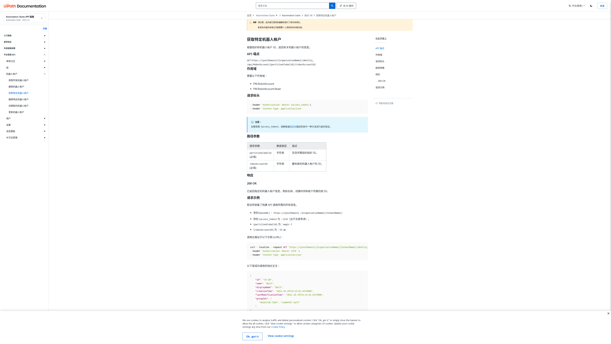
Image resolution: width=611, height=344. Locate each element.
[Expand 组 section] (44, 67)
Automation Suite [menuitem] (265, 15)
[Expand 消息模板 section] (44, 131)
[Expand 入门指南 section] (44, 35)
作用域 (251, 69)
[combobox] (293, 6)
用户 (8, 118)
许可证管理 (11, 137)
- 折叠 (44, 28)
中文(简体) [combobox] (575, 5)
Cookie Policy (278, 327)
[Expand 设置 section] (44, 124)
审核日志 (10, 61)
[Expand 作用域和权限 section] (44, 48)
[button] (25, 93)
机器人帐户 (11, 73)
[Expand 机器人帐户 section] (44, 73)
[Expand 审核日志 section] (44, 61)
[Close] (608, 313)
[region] (305, 327)
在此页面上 (381, 38)
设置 (8, 124)
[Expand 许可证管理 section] (44, 137)
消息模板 (10, 131)
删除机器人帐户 (16, 86)
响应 (250, 175)
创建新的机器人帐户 (19, 105)
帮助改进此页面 (386, 103)
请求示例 (253, 198)
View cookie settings (281, 336)
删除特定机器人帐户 (19, 99)
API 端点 (253, 54)
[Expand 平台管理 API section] (44, 54)
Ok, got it (252, 336)
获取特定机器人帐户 (326, 15)
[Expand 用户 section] (44, 118)
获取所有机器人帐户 (19, 80)
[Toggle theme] (591, 6)
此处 (294, 126)
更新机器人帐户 (16, 112)
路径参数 (253, 136)
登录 (602, 5)
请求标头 (253, 95)
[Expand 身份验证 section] (44, 42)
